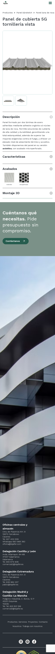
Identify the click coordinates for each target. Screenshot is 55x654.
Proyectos (33, 622)
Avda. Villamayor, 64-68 (14, 554)
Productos (8, 12)
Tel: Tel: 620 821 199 (12, 606)
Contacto (43, 622)
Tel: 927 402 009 (11, 539)
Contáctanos (13, 241)
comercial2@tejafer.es (13, 564)
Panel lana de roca (45, 12)
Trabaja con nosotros (32, 626)
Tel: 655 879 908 (11, 562)
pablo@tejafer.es (10, 584)
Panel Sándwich (24, 12)
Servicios (23, 622)
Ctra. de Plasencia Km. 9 (14, 531)
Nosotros (17, 626)
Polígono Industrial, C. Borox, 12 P (18, 599)
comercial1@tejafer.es (13, 608)
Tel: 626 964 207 (11, 582)
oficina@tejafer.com (12, 544)
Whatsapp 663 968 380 (14, 541)
